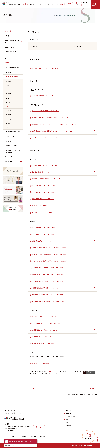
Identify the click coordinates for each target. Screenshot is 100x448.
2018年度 (8, 115)
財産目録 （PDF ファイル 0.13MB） (42, 212)
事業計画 (57, 46)
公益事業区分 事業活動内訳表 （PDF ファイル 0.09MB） (48, 274)
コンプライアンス (34, 436)
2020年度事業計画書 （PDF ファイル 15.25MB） (46, 96)
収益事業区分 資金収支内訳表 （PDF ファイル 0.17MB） (48, 288)
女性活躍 (8, 141)
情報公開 (7, 63)
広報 (49, 4)
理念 (6, 58)
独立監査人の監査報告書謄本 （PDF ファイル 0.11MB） (48, 179)
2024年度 (8, 89)
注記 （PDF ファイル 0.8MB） (40, 205)
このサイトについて (13, 436)
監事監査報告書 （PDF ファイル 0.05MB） (44, 172)
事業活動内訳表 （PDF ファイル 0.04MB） (44, 234)
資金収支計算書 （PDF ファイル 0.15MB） (44, 185)
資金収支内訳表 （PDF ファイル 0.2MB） (43, 227)
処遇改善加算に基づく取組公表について (13, 151)
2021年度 (8, 102)
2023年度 (8, 94)
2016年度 (8, 123)
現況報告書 (36, 46)
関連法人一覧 (8, 157)
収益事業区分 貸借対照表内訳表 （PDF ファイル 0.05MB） (48, 301)
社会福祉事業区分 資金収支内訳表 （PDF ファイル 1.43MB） (49, 248)
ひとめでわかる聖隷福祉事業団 (12, 41)
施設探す (89, 439)
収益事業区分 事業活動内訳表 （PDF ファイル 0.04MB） (48, 295)
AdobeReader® (52, 372)
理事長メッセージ (10, 47)
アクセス (85, 3)
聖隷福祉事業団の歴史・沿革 (12, 52)
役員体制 (8, 72)
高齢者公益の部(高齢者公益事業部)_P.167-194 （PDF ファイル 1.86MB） (52, 131)
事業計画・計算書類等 (12, 77)
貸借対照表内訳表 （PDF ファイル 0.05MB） (44, 241)
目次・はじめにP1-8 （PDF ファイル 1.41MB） (45, 111)
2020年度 (9, 106)
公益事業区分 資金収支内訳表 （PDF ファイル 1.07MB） (48, 268)
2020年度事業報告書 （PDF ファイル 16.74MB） (46, 165)
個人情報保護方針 (23, 436)
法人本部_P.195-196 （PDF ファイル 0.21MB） (45, 138)
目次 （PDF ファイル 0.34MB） (41, 363)
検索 (76, 5)
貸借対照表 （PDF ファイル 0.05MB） (43, 199)
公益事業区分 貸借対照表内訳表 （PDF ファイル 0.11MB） (48, 281)
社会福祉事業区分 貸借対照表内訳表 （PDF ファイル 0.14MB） (50, 261)
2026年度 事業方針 (11, 136)
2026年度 (8, 81)
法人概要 (7, 36)
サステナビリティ (41, 4)
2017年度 (8, 119)
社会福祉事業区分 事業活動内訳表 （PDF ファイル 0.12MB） (49, 254)
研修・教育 (55, 4)
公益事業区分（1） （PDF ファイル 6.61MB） (45, 330)
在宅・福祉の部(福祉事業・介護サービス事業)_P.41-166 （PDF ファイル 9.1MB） (55, 124)
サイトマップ (43, 436)
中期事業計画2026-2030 (13, 132)
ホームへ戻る (34, 388)
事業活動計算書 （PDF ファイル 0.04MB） (44, 192)
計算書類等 (79, 46)
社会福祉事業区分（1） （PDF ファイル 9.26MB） (46, 316)
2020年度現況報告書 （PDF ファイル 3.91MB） (45, 68)
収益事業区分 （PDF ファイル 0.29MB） (43, 343)
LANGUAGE (86, 5)
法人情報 (25, 4)
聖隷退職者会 (8, 161)
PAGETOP (97, 440)
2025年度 (8, 85)
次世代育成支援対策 (11, 145)
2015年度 (8, 127)
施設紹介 (32, 4)
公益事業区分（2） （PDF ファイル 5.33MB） (45, 337)
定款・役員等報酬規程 (12, 67)
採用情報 (62, 4)
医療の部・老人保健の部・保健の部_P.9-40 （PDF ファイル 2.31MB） (52, 118)
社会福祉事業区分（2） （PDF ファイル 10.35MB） (46, 323)
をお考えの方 (95, 4)
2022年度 (8, 98)
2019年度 (8, 110)
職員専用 (70, 4)
